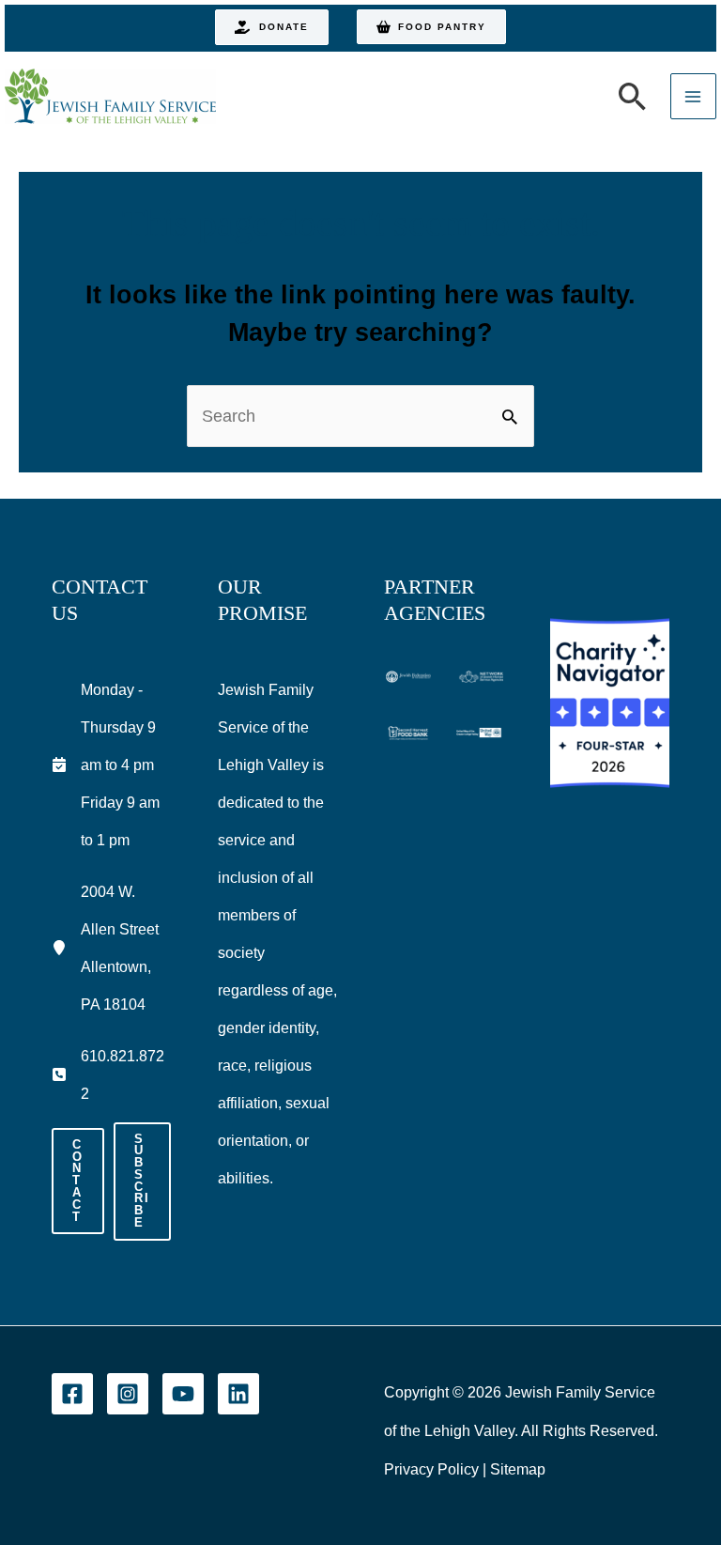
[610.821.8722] (111, 1074)
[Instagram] (127, 1393)
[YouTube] (183, 1393)
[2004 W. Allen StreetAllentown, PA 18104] (111, 948)
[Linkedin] (238, 1393)
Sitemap (517, 1469)
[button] (272, 27)
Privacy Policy (431, 1469)
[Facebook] (72, 1393)
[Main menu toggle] (693, 96)
